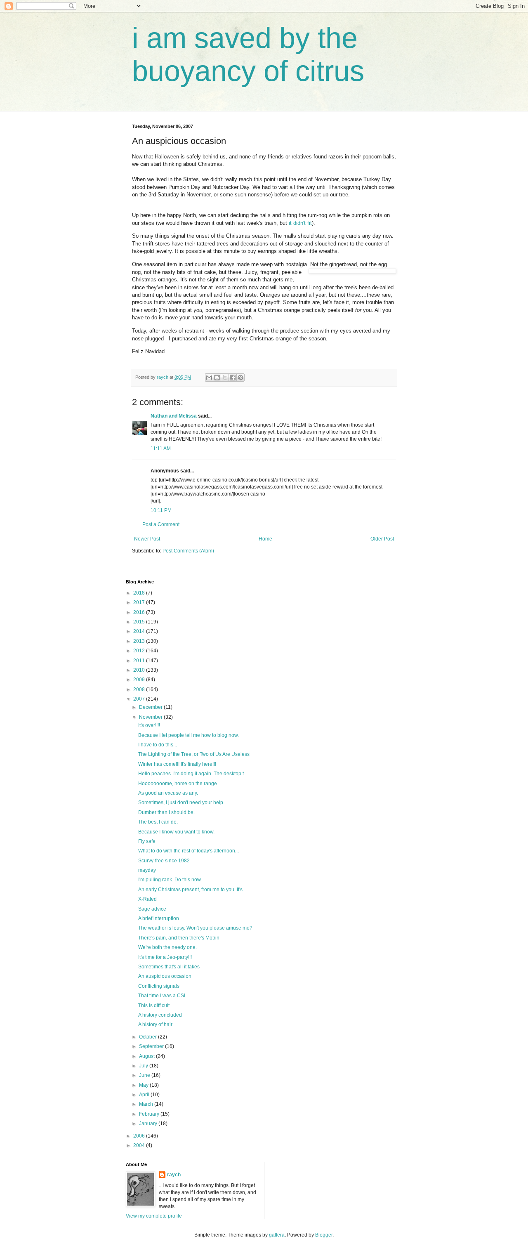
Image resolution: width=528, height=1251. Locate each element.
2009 (139, 679)
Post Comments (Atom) (188, 551)
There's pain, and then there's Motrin (178, 938)
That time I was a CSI (161, 995)
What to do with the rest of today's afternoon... (188, 851)
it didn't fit (300, 223)
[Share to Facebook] (233, 377)
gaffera (277, 1235)
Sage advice (152, 909)
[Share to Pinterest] (240, 377)
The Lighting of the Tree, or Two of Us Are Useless (194, 754)
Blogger (323, 1235)
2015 (139, 622)
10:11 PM (161, 510)
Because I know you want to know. (176, 832)
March (146, 1104)
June (145, 1075)
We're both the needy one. (167, 947)
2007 (139, 699)
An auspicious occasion (164, 976)
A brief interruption (158, 918)
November (151, 717)
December (151, 707)
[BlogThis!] (217, 377)
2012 (139, 651)
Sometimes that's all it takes (169, 967)
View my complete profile (154, 1216)
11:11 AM (161, 448)
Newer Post (147, 539)
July (144, 1066)
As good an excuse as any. (168, 793)
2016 (139, 612)
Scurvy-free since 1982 (164, 861)
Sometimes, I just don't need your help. (181, 802)
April (145, 1095)
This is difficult (154, 1005)
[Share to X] (225, 377)
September (152, 1046)
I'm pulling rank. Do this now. (170, 880)
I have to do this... (157, 745)
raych (174, 1175)
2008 (139, 689)
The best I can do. (158, 822)
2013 (139, 641)
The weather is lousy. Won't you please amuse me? (195, 928)
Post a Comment (160, 524)
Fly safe (147, 841)
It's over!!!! (149, 725)
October (148, 1037)
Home (265, 539)
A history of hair (155, 1024)
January (148, 1123)
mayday (147, 870)
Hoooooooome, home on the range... (179, 783)
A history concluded (160, 1015)
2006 (139, 1136)
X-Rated (147, 899)
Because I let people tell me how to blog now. (188, 735)
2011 (139, 660)
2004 (139, 1145)
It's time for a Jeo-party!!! (165, 957)
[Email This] (209, 377)
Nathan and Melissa (174, 416)
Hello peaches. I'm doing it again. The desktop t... (193, 774)
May (144, 1085)
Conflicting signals (158, 986)
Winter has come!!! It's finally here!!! (177, 764)
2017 (139, 602)
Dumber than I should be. (166, 812)
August (147, 1056)
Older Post (382, 539)
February (149, 1114)
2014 (139, 631)
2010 (139, 670)
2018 (139, 593)
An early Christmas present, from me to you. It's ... (193, 889)
